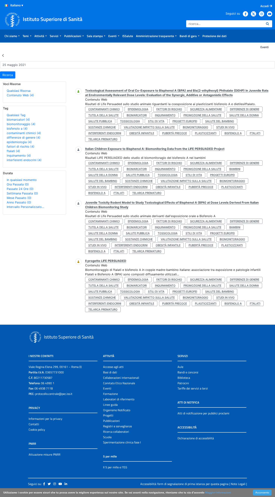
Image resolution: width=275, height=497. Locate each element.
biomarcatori (18, 119)
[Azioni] (6, 5)
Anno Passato (19, 202)
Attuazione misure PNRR (44, 454)
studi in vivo (225, 127)
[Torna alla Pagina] (3, 55)
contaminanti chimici (24, 133)
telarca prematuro (102, 139)
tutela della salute (103, 115)
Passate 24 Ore (20, 189)
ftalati (13, 151)
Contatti (34, 424)
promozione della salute (202, 115)
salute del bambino (219, 121)
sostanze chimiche (102, 127)
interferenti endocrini (24, 160)
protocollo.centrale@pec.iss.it (53, 394)
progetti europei (184, 121)
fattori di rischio (20, 146)
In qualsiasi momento (22, 180)
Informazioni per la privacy (45, 418)
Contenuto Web (20, 95)
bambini (234, 168)
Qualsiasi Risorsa (18, 91)
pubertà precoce (174, 133)
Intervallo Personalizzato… (25, 207)
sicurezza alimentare (206, 109)
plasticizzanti (205, 133)
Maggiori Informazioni (218, 492)
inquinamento (19, 155)
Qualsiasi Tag (16, 115)
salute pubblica (100, 121)
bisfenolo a (17, 128)
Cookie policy (37, 429)
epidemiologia (19, 142)
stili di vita (156, 121)
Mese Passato (19, 198)
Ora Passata (18, 184)
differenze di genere (23, 137)
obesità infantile (141, 133)
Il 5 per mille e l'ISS (115, 467)
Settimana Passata (22, 193)
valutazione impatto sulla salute (149, 127)
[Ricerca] (268, 24)
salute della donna (244, 115)
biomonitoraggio (21, 124)
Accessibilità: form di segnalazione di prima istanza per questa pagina (184, 484)
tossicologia (130, 121)
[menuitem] (12, 36)
